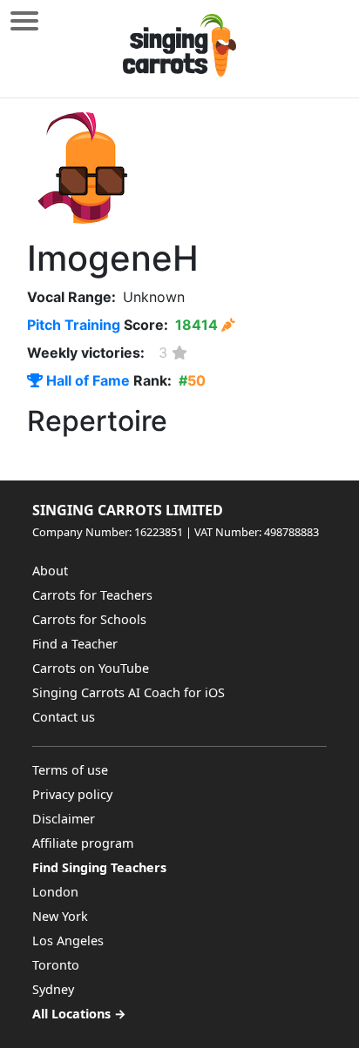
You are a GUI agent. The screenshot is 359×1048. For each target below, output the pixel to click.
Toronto (55, 965)
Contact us (63, 717)
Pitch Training (73, 324)
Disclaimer (63, 818)
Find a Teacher (75, 643)
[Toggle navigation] (24, 20)
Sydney (53, 989)
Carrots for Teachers (92, 595)
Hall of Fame (86, 380)
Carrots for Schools (89, 619)
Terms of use (70, 770)
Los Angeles (68, 940)
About (50, 570)
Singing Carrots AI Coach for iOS (128, 692)
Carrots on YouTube (90, 668)
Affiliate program (82, 843)
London (55, 891)
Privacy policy (72, 794)
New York (60, 916)
